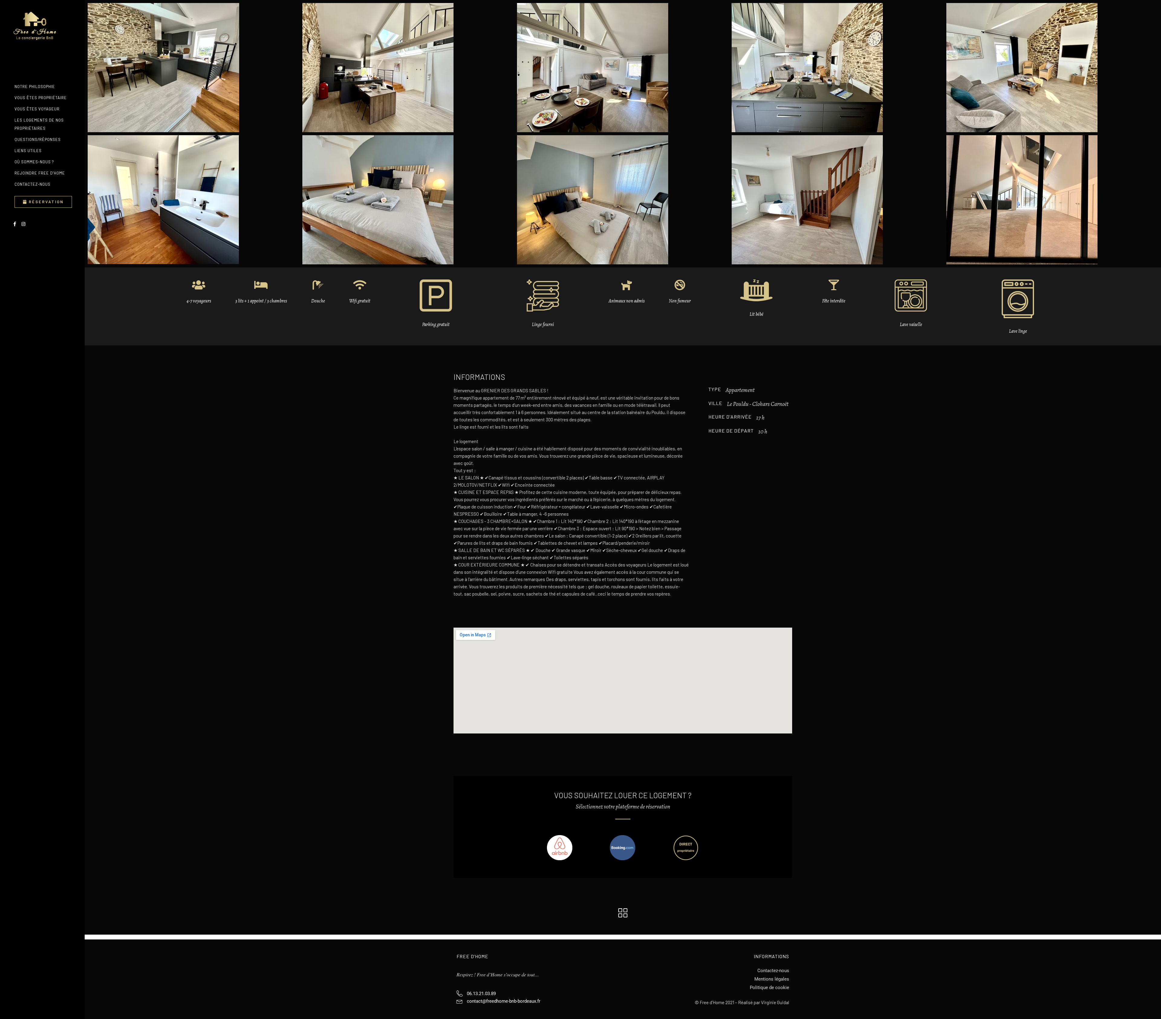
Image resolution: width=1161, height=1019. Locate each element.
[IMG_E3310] (1052, 199)
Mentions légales (771, 979)
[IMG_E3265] (1052, 67)
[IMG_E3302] (623, 199)
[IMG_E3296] (408, 199)
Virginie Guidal (775, 1002)
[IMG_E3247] (623, 67)
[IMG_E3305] (837, 199)
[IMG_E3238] (193, 67)
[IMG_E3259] (837, 67)
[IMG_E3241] (408, 67)
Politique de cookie (769, 987)
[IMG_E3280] (193, 199)
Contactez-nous (773, 970)
